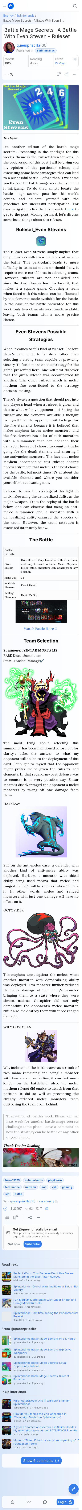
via (46, 1201)
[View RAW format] (7, 1217)
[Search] (74, 5)
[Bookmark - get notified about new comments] (58, 74)
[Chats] (45, 1502)
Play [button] (62, 63)
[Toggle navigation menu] (5, 5)
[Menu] (75, 74)
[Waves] (28, 1502)
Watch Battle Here (39, 628)
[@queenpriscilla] (9, 47)
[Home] (12, 1502)
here (70, 209)
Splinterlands (25, 15)
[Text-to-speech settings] (75, 59)
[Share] (66, 74)
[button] (5, 1209)
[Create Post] (74, 1489)
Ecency (8, 15)
